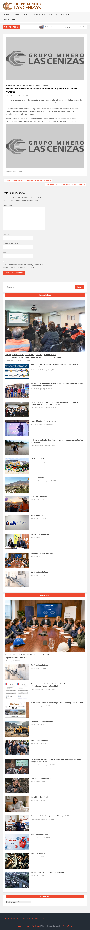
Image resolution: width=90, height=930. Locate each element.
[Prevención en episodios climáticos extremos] (17, 879)
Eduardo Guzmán (36, 838)
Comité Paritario (18, 354)
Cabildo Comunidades (39, 478)
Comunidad (53, 14)
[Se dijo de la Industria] (17, 503)
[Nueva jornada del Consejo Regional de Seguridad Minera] (17, 823)
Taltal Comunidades (38, 459)
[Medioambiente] (17, 522)
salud (39, 655)
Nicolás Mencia (11, 96)
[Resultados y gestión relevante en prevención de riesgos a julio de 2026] (17, 710)
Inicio (6, 14)
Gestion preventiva (38, 854)
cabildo (9, 85)
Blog (13, 918)
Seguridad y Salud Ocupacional (42, 553)
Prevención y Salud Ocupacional (42, 778)
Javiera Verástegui (36, 389)
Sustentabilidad (39, 14)
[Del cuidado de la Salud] (17, 804)
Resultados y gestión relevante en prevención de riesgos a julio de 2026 (57, 703)
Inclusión (36, 85)
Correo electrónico (10, 244)
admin (33, 500)
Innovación (66, 14)
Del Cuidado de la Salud (39, 572)
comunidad (17, 85)
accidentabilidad (11, 655)
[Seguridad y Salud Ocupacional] (17, 560)
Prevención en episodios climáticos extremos (47, 872)
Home (24, 918)
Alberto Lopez (35, 706)
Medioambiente (37, 515)
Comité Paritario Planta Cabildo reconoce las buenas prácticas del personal (33, 357)
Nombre (6, 234)
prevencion (31, 655)
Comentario (8, 205)
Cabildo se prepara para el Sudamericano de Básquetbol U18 (29, 180)
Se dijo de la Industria (39, 497)
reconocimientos (50, 354)
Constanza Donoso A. (12, 360)
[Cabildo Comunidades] (17, 485)
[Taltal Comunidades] (17, 466)
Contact (18, 918)
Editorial (16, 14)
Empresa (26, 14)
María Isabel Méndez (37, 370)
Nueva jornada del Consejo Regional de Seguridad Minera (52, 816)
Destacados (27, 85)
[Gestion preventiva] (17, 861)
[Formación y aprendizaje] (17, 541)
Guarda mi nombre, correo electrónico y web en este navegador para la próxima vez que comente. (23, 266)
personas (45, 85)
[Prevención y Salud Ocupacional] (17, 785)
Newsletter (30, 918)
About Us (8, 918)
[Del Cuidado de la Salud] (17, 579)
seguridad (46, 655)
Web (4, 253)
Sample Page (39, 918)
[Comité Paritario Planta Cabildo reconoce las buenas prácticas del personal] (45, 325)
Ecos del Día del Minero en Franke (43, 421)
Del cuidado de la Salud (39, 797)
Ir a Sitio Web (9, 19)
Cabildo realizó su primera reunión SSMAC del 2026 (64, 184)
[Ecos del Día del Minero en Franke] (17, 428)
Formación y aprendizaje (40, 534)
